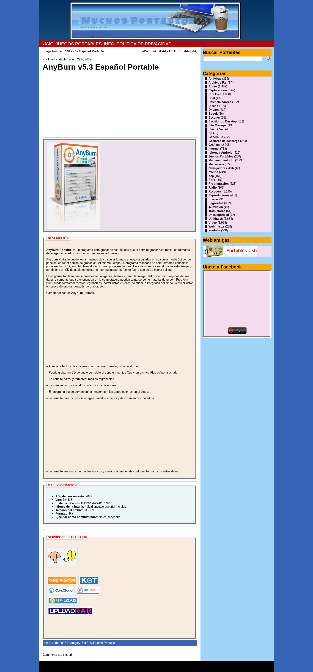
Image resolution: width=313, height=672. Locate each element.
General (214, 137)
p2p (211, 176)
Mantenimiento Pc (221, 160)
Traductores (217, 211)
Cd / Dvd (88, 643)
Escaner (214, 117)
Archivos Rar (218, 82)
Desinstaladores (220, 102)
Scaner (213, 199)
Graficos (214, 144)
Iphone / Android (221, 152)
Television (216, 207)
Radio (213, 187)
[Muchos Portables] (156, 20)
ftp (210, 133)
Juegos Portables (221, 156)
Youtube (214, 230)
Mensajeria (216, 164)
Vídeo (213, 222)
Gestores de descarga (224, 141)
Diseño (213, 106)
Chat (212, 98)
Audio (213, 86)
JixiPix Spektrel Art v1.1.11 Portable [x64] (168, 51)
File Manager (218, 125)
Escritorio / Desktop (223, 121)
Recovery (215, 191)
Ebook (213, 113)
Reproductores (219, 195)
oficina (213, 172)
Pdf (211, 180)
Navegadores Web (221, 168)
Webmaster (216, 226)
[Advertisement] (120, 104)
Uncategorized (219, 215)
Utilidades (216, 218)
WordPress (156, 668)
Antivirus (215, 78)
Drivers (214, 109)
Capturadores (218, 90)
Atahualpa (172, 668)
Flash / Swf (216, 129)
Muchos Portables (154, 665)
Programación (219, 183)
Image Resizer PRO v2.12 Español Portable (73, 51)
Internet (214, 148)
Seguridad (216, 203)
